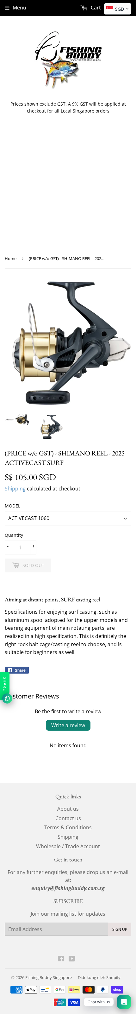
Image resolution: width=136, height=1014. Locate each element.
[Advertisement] (68, 189)
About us (68, 808)
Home (10, 258)
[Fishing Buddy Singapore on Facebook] (61, 959)
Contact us (68, 818)
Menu (19, 7)
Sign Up (119, 929)
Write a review (68, 725)
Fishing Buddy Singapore (48, 977)
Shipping (15, 488)
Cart (95, 7)
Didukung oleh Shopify (99, 977)
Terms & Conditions (68, 827)
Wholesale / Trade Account (68, 846)
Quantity (14, 535)
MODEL (12, 506)
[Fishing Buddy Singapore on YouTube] (72, 959)
